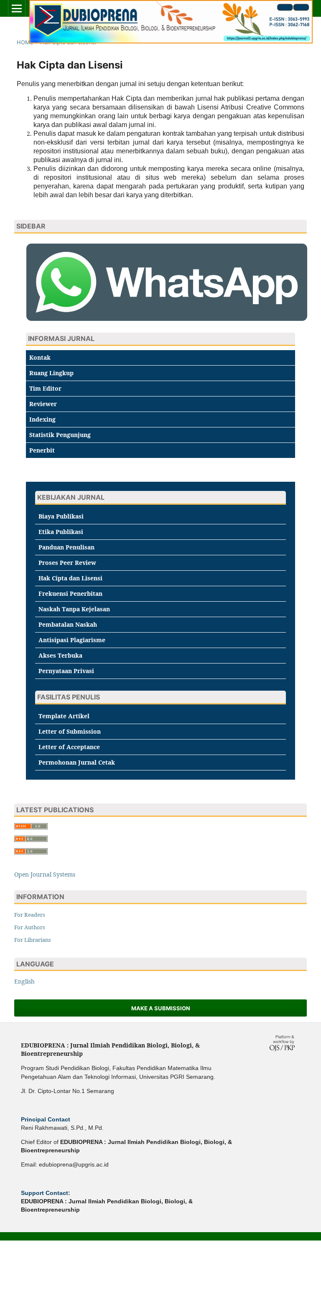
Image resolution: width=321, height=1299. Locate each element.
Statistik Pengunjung (60, 435)
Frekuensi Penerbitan (70, 593)
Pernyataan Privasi (66, 671)
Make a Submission (160, 1008)
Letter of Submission (69, 731)
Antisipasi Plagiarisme (71, 640)
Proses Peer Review (67, 563)
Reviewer (43, 404)
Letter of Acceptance (69, 747)
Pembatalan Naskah (67, 624)
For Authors (29, 927)
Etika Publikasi (60, 532)
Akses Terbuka (60, 655)
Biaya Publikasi (61, 516)
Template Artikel (63, 716)
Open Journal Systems (44, 874)
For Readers (29, 914)
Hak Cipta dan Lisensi (70, 578)
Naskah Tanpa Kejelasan (74, 609)
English (24, 981)
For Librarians (32, 939)
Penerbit (42, 450)
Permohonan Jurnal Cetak (76, 762)
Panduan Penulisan (66, 547)
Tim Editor (45, 388)
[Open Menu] (16, 8)
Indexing (42, 419)
